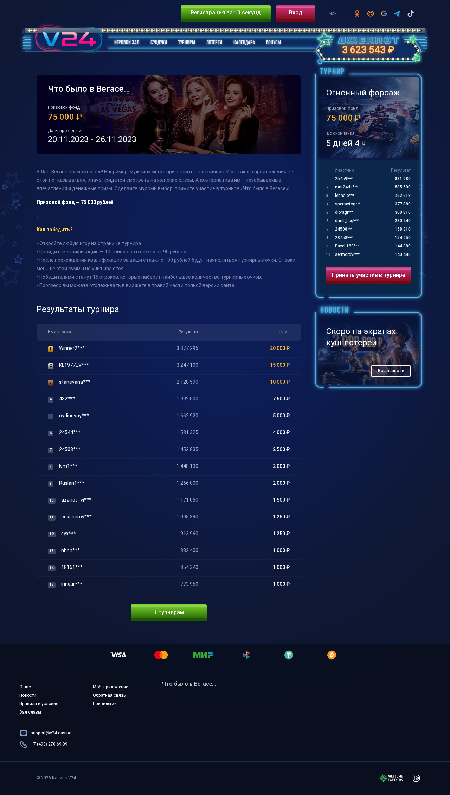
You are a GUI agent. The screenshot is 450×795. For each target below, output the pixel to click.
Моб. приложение (110, 687)
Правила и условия (38, 704)
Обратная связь (109, 696)
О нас (25, 687)
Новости (27, 696)
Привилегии (105, 704)
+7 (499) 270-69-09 (49, 744)
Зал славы (30, 712)
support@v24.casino (51, 733)
